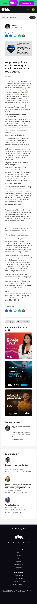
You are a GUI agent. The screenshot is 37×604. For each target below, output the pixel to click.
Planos (18, 552)
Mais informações (17, 528)
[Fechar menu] (28, 10)
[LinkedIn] (6, 35)
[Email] (23, 35)
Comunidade (18, 561)
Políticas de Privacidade (18, 581)
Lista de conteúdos (9, 17)
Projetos (18, 558)
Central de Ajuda (18, 575)
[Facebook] (10, 35)
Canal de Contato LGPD (19, 585)
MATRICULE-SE (26, 3)
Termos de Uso (18, 578)
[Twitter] (15, 35)
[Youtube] (18, 542)
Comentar (25, 322)
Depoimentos (19, 567)
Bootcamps (18, 555)
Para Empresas (18, 564)
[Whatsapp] (19, 35)
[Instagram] (28, 542)
